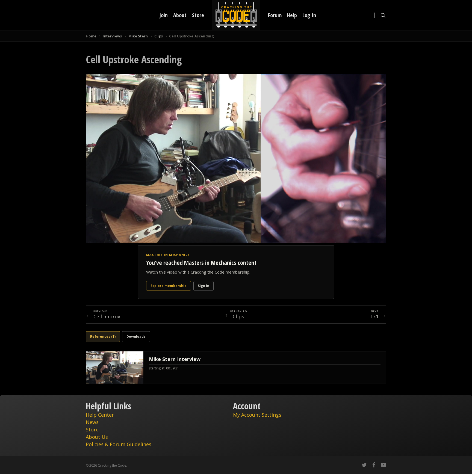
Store (92, 429)
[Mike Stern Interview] (236, 367)
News (92, 422)
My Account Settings (257, 414)
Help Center (100, 414)
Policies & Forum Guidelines (118, 444)
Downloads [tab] (136, 336)
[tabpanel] (236, 367)
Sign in (203, 285)
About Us (97, 437)
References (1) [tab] (103, 336)
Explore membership (169, 285)
